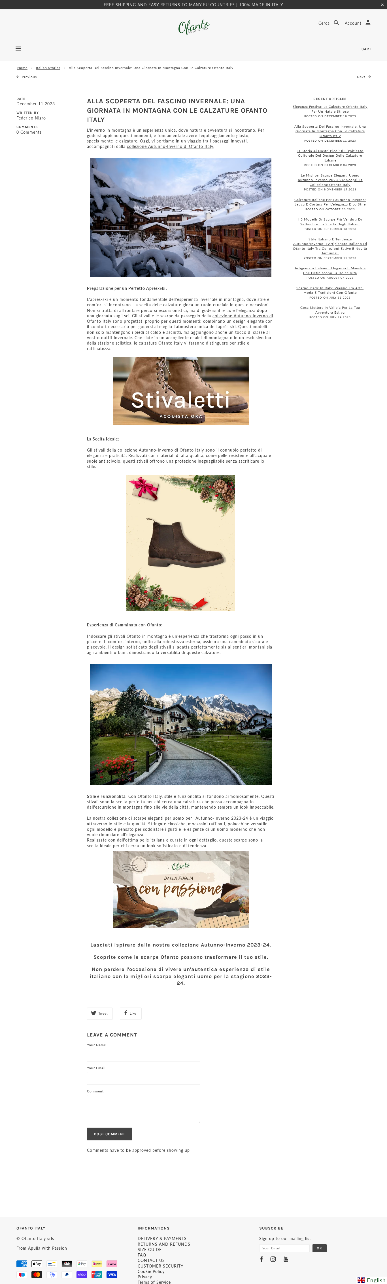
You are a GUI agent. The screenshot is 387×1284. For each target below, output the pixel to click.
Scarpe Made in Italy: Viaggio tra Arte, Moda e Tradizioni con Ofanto (330, 290)
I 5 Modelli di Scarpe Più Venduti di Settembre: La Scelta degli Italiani (330, 221)
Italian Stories (48, 68)
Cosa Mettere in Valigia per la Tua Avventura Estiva (330, 309)
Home (22, 68)
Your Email (96, 1068)
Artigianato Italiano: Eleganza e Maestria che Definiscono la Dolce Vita (330, 270)
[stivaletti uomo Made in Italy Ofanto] (181, 543)
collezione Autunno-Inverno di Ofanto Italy (170, 146)
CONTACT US (151, 1260)
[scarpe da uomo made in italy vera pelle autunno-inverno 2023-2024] (181, 889)
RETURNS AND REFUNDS (164, 1244)
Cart (366, 49)
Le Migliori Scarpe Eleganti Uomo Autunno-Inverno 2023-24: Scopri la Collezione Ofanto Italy (330, 180)
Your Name (96, 1045)
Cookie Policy (151, 1271)
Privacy (145, 1276)
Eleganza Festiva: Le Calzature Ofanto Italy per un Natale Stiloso (330, 109)
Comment (95, 1091)
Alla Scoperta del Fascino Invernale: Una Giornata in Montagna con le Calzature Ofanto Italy (177, 110)
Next (361, 77)
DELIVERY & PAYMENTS (162, 1238)
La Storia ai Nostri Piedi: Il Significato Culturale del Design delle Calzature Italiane (330, 155)
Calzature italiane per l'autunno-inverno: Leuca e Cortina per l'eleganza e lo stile (330, 202)
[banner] (193, 27)
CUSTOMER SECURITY (161, 1266)
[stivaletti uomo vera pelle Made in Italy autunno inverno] (181, 391)
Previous (29, 77)
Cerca (324, 23)
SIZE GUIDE (150, 1249)
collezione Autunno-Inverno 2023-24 (221, 945)
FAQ (142, 1254)
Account (354, 23)
